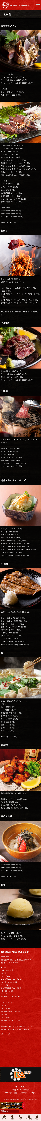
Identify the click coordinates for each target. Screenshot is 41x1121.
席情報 (16, 1092)
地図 (12, 1119)
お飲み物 (8, 1092)
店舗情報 (23, 1092)
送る (36, 1119)
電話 (20, 1119)
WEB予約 (32, 1092)
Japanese (6, 1111)
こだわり (22, 1087)
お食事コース (16, 1090)
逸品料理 (26, 1090)
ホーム (4, 1119)
